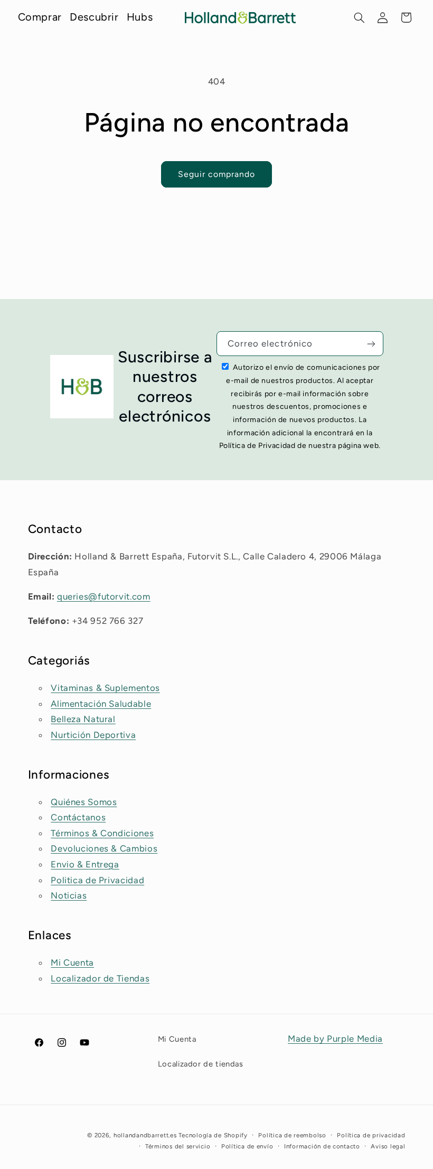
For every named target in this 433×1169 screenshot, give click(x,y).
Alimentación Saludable (101, 703)
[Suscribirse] (371, 343)
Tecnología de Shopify (212, 1135)
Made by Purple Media (335, 1038)
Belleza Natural (83, 719)
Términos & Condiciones (102, 833)
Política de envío (247, 1146)
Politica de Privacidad (97, 880)
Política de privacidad (371, 1135)
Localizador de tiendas (200, 1064)
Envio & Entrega (85, 864)
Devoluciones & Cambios (104, 848)
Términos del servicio (177, 1146)
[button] (359, 17)
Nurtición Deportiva (93, 735)
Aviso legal (388, 1146)
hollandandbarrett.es (145, 1135)
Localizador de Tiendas (100, 978)
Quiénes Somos (84, 802)
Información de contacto (322, 1146)
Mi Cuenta (72, 962)
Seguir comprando (217, 174)
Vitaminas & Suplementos (105, 687)
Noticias (69, 895)
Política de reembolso (292, 1135)
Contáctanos (78, 817)
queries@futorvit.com (103, 596)
